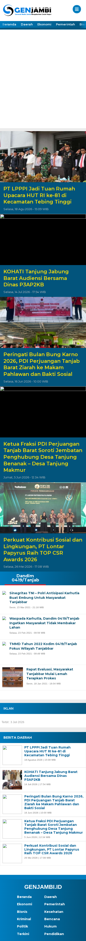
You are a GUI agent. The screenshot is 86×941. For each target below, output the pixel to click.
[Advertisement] (43, 83)
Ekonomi (44, 24)
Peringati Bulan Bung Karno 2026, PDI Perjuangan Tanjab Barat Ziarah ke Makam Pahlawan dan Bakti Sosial (41, 364)
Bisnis (22, 912)
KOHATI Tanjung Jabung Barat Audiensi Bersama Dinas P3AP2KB (36, 278)
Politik (22, 926)
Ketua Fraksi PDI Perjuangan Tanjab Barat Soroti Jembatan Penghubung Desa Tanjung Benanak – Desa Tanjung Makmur (42, 457)
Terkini (23, 934)
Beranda (9, 24)
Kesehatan (53, 912)
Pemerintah (65, 24)
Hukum (50, 926)
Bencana (52, 919)
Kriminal (24, 919)
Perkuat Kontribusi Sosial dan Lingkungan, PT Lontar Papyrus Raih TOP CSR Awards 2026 (42, 550)
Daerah (27, 24)
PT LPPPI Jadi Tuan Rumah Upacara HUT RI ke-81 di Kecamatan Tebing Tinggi (39, 195)
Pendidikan (54, 934)
